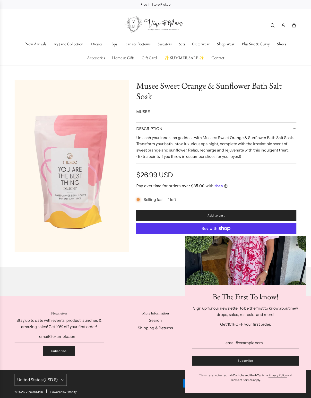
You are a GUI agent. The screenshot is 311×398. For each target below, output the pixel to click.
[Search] (272, 25)
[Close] (297, 245)
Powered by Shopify (63, 392)
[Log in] (283, 25)
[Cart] (294, 25)
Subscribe (59, 351)
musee (143, 111)
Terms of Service (241, 380)
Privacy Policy (277, 375)
